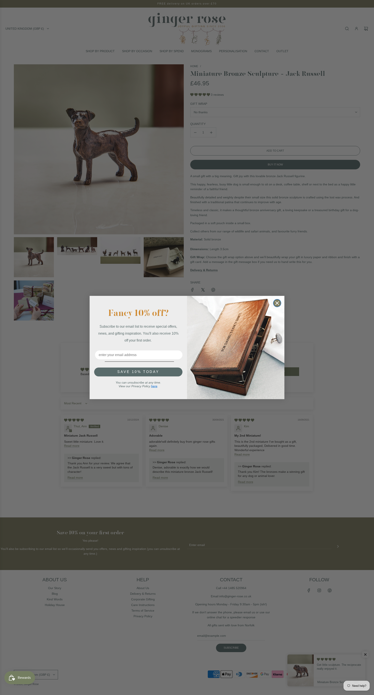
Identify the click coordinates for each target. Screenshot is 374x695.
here (154, 386)
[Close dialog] (277, 303)
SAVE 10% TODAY (138, 372)
